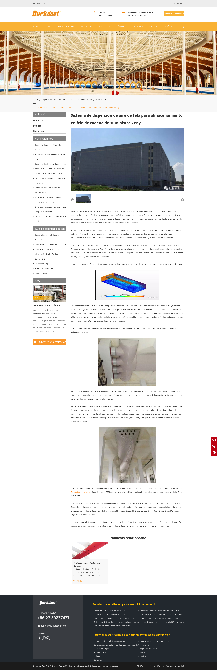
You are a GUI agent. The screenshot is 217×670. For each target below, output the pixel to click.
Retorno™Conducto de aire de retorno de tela (158, 618)
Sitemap (160, 666)
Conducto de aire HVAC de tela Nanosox (86, 564)
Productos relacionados (127, 538)
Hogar (39, 99)
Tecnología (104, 26)
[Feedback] (214, 452)
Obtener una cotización (174, 14)
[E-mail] (214, 440)
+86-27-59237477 (53, 617)
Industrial (57, 99)
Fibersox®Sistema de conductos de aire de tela (159, 611)
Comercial (39, 130)
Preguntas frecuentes (148, 648)
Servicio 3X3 (144, 645)
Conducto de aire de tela (81, 492)
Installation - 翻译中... (102, 648)
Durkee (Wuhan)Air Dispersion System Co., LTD (71, 666)
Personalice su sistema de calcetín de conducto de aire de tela (131, 634)
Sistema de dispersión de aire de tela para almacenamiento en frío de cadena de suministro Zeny (78, 107)
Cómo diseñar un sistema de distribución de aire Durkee (115, 645)
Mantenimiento (100, 652)
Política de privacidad (175, 666)
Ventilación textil (66, 26)
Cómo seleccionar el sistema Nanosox (109, 641)
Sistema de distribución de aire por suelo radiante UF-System (115, 622)
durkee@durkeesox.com (53, 625)
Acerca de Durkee (42, 26)
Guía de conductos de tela (129, 26)
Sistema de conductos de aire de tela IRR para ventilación (161, 622)
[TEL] (214, 446)
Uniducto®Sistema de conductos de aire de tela (113, 618)
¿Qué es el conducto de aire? (47, 305)
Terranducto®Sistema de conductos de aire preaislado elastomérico (161, 614)
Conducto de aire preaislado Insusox (109, 614)
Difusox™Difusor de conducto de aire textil (111, 626)
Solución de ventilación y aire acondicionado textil (124, 604)
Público (37, 125)
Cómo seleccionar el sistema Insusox (154, 641)
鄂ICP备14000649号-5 (146, 666)
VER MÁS (77, 581)
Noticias (153, 26)
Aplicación (86, 26)
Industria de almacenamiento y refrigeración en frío (84, 99)
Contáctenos (170, 26)
